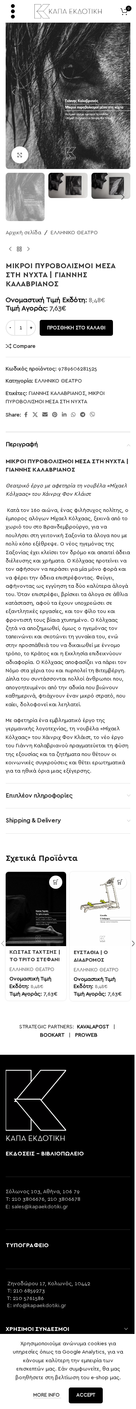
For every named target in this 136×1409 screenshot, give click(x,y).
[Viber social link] (92, 415)
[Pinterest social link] (55, 415)
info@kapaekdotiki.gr (39, 1305)
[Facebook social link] (25, 415)
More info (47, 1395)
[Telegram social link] (83, 415)
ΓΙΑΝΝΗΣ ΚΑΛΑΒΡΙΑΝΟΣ (57, 393)
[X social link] (35, 415)
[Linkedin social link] (64, 415)
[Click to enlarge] (19, 154)
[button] (13, 92)
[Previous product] (10, 249)
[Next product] (28, 249)
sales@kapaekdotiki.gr (40, 1206)
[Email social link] (45, 415)
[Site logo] (68, 11)
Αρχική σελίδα (23, 232)
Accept (85, 1395)
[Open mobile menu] (13, 11)
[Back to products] (19, 249)
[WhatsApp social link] (73, 415)
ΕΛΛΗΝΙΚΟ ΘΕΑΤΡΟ (74, 232)
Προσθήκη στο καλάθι (76, 328)
